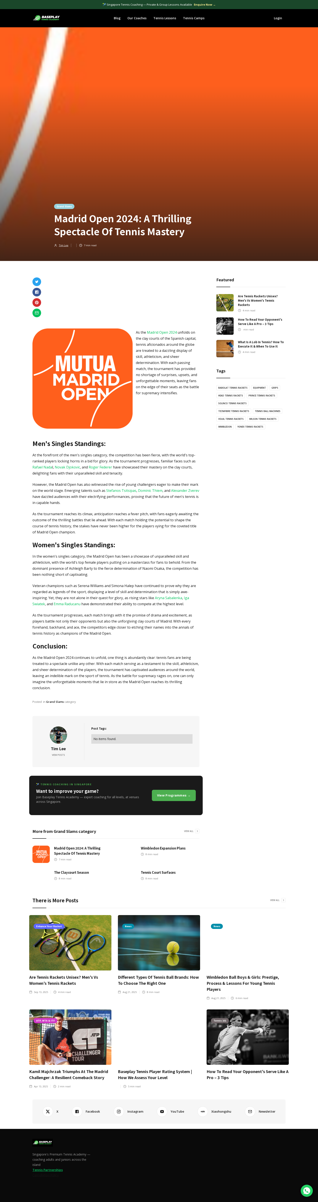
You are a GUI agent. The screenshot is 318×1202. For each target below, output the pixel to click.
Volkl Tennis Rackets (231, 418)
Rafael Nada (42, 467)
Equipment (259, 387)
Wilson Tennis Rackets (262, 418)
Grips (274, 387)
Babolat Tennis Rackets (232, 387)
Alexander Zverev (185, 490)
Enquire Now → (205, 4)
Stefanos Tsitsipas (121, 490)
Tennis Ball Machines (267, 411)
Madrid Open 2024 (162, 332)
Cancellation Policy (45, 1175)
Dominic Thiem (150, 490)
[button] (117, 18)
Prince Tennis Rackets (262, 395)
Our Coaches (136, 18)
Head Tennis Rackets (230, 395)
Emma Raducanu (66, 604)
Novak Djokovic (67, 467)
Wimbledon (225, 426)
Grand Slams (64, 206)
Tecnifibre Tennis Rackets (233, 411)
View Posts (58, 754)
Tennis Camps (193, 18)
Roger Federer (101, 467)
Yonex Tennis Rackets (250, 426)
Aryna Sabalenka (168, 597)
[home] (46, 18)
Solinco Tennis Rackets (232, 403)
